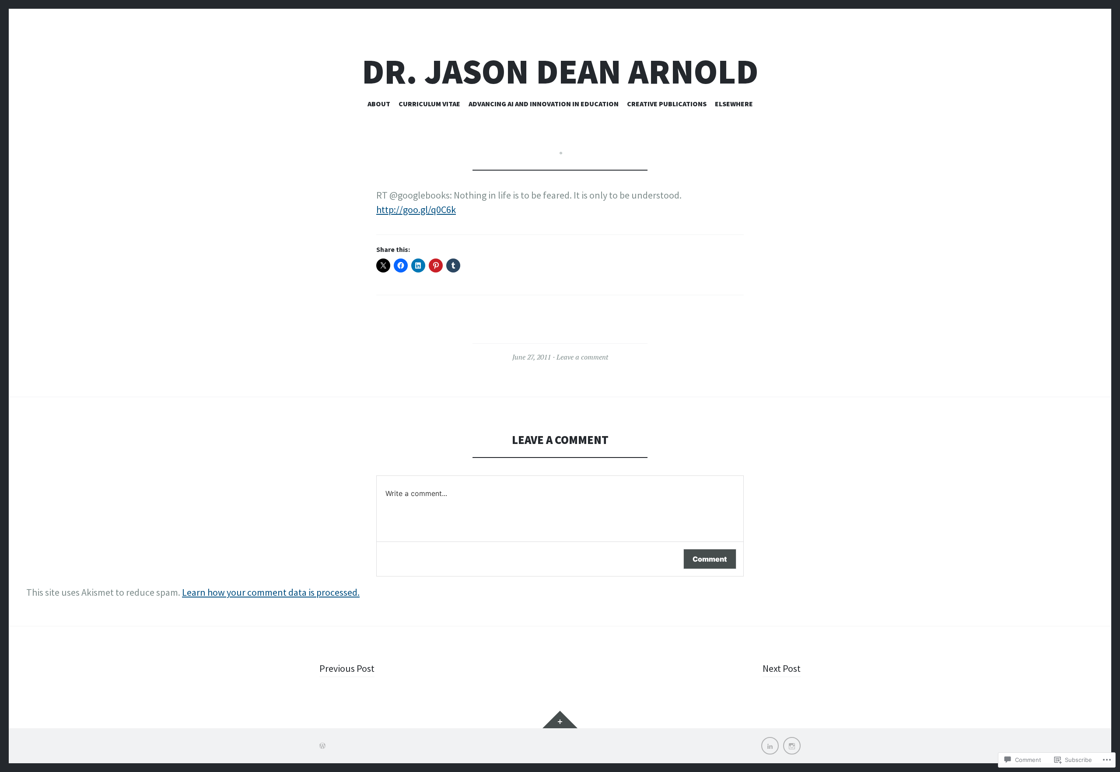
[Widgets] (560, 719)
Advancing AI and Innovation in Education (544, 103)
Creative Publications (667, 103)
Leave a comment (582, 357)
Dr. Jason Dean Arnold (560, 71)
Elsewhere (734, 103)
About (379, 103)
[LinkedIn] (770, 746)
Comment (710, 559)
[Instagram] (792, 746)
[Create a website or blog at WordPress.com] (322, 745)
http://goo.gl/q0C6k (416, 209)
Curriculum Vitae (429, 103)
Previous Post (346, 668)
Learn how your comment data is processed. (271, 592)
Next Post (782, 668)
